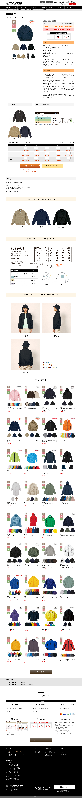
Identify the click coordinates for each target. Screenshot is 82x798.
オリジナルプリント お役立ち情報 (12, 764)
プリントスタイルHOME (11, 682)
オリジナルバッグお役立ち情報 (12, 769)
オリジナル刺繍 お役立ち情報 (12, 765)
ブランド (25, 684)
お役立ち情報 (9, 760)
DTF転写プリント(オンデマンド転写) (22, 756)
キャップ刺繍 (8, 755)
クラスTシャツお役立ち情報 (11, 774)
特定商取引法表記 (62, 754)
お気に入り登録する (53, 165)
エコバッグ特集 (37, 751)
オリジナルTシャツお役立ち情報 (12, 767)
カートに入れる (31, 165)
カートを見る (58, 4)
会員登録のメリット (49, 755)
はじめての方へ (48, 751)
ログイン (50, 4)
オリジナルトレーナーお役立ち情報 (13, 775)
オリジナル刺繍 (9, 754)
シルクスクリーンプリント (20, 752)
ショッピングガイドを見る (41, 740)
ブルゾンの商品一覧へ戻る (41, 672)
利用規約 (47, 756)
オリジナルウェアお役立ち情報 (12, 772)
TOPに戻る (41, 692)
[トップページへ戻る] (14, 3)
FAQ (46, 754)
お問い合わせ (65, 4)
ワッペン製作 (8, 756)
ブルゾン (25, 682)
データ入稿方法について (50, 752)
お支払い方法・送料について (66, 142)
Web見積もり (72, 4)
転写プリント (17, 755)
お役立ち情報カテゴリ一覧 (11, 762)
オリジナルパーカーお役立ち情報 (12, 771)
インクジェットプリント (20, 754)
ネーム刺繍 (8, 752)
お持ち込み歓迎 (37, 752)
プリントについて (18, 751)
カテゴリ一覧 (19, 682)
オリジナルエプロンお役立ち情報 (12, 779)
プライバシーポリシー (63, 752)
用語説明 (7, 776)
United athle (30, 684)
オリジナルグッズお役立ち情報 (12, 778)
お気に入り (44, 4)
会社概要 (60, 751)
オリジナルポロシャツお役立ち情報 (13, 768)
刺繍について (8, 751)
